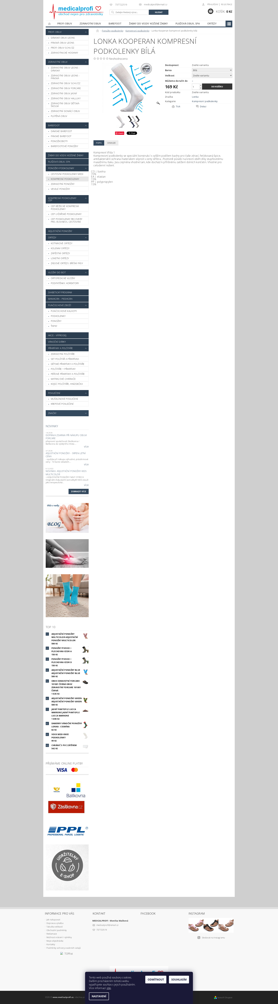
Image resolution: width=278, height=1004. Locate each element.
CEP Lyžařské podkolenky (66, 214)
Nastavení (99, 996)
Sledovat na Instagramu (213, 937)
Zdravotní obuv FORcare (66, 88)
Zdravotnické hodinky (64, 52)
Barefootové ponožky (64, 146)
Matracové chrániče (63, 378)
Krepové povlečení (62, 403)
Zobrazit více (78, 491)
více (86, 446)
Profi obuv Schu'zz (62, 47)
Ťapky (54, 325)
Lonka (195, 96)
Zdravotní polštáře (63, 353)
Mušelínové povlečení (64, 398)
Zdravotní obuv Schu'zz (65, 83)
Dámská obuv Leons (63, 37)
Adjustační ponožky (60, 231)
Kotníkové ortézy (61, 243)
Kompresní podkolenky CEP (62, 199)
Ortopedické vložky (63, 278)
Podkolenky (58, 316)
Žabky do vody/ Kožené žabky (148, 23)
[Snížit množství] (200, 88)
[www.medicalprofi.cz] (76, 12)
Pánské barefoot (61, 136)
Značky (52, 413)
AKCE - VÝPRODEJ (57, 335)
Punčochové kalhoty (64, 311)
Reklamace (51, 933)
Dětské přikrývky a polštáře (67, 363)
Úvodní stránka (49, 23)
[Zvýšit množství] (200, 85)
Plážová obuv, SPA (188, 23)
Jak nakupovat (53, 919)
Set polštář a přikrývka (65, 358)
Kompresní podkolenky (65, 178)
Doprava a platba (54, 923)
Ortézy (211, 23)
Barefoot (115, 23)
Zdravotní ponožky (62, 183)
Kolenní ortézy (60, 248)
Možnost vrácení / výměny (59, 937)
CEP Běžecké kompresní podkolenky (65, 208)
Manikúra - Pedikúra (60, 298)
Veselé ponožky (60, 188)
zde (109, 988)
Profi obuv (64, 23)
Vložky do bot (57, 272)
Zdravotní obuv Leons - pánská (65, 77)
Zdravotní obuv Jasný (64, 93)
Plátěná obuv (59, 116)
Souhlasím (179, 979)
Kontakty (50, 944)
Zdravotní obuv (90, 23)
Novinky (52, 426)
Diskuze (111, 143)
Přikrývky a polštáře (60, 348)
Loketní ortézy (60, 258)
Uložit (121, 133)
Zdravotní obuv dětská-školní (65, 105)
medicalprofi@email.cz (107, 925)
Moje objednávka (54, 940)
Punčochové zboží (59, 305)
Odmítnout (156, 979)
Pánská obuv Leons (62, 42)
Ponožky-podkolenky (61, 168)
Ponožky (56, 320)
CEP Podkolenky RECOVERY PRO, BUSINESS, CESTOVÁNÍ (66, 220)
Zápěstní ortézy (60, 253)
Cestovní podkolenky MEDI (67, 173)
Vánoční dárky (57, 341)
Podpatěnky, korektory (65, 283)
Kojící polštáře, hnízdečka (67, 383)
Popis (99, 143)
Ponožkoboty (59, 141)
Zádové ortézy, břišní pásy (67, 263)
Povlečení (54, 393)
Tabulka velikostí (54, 926)
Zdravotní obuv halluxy (65, 98)
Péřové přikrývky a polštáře (68, 373)
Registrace (226, 4)
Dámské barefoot (61, 131)
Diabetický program (60, 292)
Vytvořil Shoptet (225, 997)
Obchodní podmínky (56, 930)
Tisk (178, 106)
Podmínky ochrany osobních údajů (63, 947)
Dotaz (203, 106)
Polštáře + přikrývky (63, 368)
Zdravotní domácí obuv (65, 111)
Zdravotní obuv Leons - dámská (65, 69)
